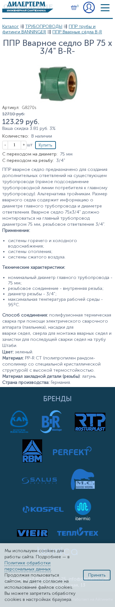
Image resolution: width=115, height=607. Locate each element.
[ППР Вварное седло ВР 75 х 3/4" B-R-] (57, 103)
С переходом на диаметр (29, 154)
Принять (96, 575)
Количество (15, 136)
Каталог (10, 26)
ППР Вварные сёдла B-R (77, 32)
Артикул (10, 107)
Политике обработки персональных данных (27, 566)
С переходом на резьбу (28, 160)
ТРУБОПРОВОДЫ (43, 26)
